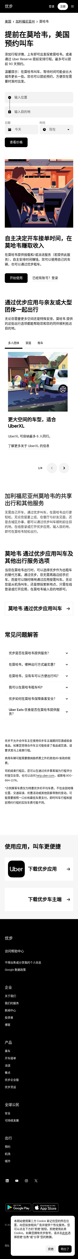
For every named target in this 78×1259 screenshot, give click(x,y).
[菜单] (72, 6)
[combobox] (14, 97)
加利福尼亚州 (25, 21)
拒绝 (51, 1249)
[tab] (49, 343)
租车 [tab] (40, 343)
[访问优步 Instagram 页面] (26, 1181)
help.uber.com (45, 775)
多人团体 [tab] (13, 343)
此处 (65, 1233)
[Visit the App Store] (45, 1208)
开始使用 (16, 278)
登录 (51, 6)
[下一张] (64, 468)
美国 (8, 21)
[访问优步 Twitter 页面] (36, 1181)
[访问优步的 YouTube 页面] (17, 1181)
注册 (63, 6)
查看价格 (16, 142)
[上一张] (52, 468)
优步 (9, 6)
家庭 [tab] (28, 343)
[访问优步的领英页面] (7, 1181)
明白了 (65, 1249)
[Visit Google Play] (18, 1208)
